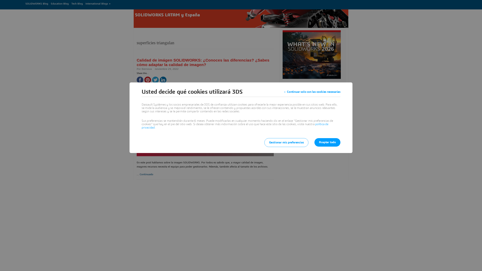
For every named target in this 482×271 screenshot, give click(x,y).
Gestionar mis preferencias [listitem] (286, 142)
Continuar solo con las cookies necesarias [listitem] (313, 91)
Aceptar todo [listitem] (327, 142)
